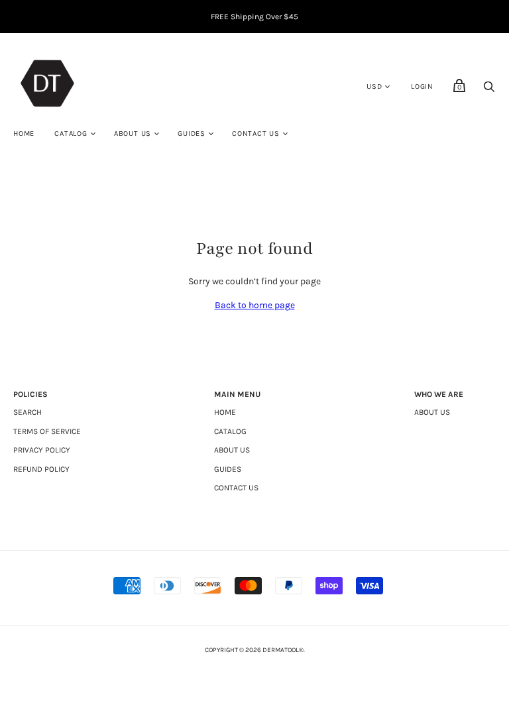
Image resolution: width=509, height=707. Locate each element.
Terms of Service (47, 431)
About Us (132, 133)
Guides (191, 133)
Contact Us (256, 133)
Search (27, 412)
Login (422, 86)
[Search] (489, 90)
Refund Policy (41, 469)
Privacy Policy (41, 450)
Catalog (70, 133)
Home (23, 133)
